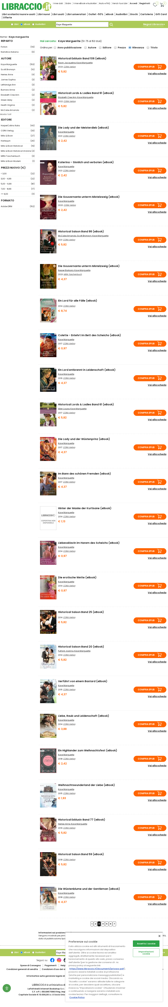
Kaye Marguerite (18, 64)
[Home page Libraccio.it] (27, 10)
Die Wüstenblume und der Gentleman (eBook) (89, 889)
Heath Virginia (18, 105)
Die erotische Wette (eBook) (77, 577)
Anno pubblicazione (69, 47)
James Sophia (18, 79)
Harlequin (18, 140)
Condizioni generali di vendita (22, 969)
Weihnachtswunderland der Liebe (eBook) (86, 785)
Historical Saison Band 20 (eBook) (81, 647)
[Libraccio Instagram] (59, 962)
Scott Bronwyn (18, 69)
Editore (107, 47)
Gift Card (161, 14)
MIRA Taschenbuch (18, 156)
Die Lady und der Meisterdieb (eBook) (83, 128)
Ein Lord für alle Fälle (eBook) (77, 301)
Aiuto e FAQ (104, 3)
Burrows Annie (18, 89)
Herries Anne (18, 74)
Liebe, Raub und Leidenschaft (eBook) (83, 716)
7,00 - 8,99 (18, 188)
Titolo (154, 47)
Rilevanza (138, 47)
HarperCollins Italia (18, 125)
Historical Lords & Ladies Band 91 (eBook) (86, 93)
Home (3, 37)
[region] (114, 967)
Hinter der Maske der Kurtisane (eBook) (84, 508)
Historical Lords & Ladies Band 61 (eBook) (86, 404)
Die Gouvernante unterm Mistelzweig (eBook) (89, 197)
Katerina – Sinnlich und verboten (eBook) (86, 162)
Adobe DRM (18, 206)
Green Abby (18, 100)
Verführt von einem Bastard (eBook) (82, 681)
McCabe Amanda (18, 110)
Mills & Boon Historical (18, 145)
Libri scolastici (18, 14)
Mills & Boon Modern (18, 161)
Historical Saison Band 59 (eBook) (81, 854)
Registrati (144, 3)
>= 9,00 (18, 194)
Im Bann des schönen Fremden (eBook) (84, 474)
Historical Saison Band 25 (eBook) (81, 612)
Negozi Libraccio (153, 24)
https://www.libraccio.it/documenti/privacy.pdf (96, 968)
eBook (109, 14)
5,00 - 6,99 (18, 183)
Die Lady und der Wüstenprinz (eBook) (84, 439)
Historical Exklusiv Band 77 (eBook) (81, 820)
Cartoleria (146, 14)
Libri (16, 24)
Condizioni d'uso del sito (54, 969)
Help (63, 965)
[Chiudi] (159, 936)
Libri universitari (76, 14)
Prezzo (122, 47)
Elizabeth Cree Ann (18, 94)
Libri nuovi (44, 14)
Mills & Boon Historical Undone (18, 151)
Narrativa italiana (18, 52)
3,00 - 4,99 (18, 178)
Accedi (133, 3)
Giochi (134, 14)
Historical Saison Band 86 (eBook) (81, 231)
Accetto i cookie (146, 943)
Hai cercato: (48, 41)
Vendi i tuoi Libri (119, 3)
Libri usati (58, 14)
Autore (92, 47)
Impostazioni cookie (146, 952)
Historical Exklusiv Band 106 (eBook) (82, 58)
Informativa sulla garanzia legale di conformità (51, 976)
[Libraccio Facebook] (52, 962)
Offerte (7, 17)
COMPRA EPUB (146, 66)
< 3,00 (18, 173)
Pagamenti (50, 965)
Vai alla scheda (157, 73)
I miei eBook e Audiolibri (85, 3)
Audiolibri (121, 14)
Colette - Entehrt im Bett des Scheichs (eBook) (89, 335)
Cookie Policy (77, 997)
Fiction (18, 46)
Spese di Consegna (30, 965)
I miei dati (58, 3)
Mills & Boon (18, 135)
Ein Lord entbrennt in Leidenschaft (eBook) (87, 370)
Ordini (68, 3)
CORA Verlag (18, 130)
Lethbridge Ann (18, 84)
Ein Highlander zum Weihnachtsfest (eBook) (87, 750)
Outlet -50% (95, 14)
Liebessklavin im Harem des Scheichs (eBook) (89, 543)
